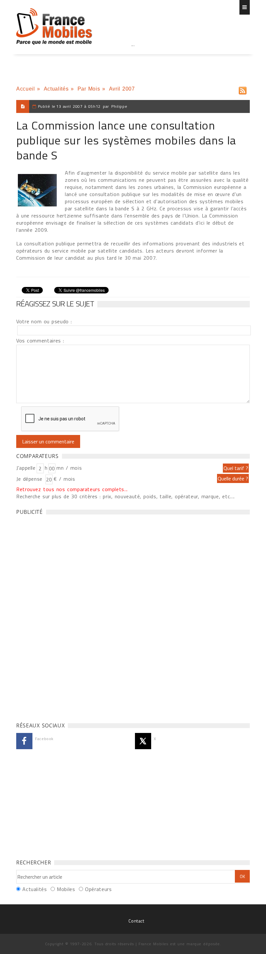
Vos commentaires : (40, 340)
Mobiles (66, 889)
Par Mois (89, 89)
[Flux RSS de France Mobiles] (243, 89)
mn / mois (69, 467)
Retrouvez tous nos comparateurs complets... (72, 489)
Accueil (25, 89)
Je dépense (30, 478)
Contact (136, 920)
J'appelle (26, 467)
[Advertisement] (133, 58)
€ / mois (64, 478)
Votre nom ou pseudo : (44, 321)
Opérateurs (98, 889)
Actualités (56, 89)
